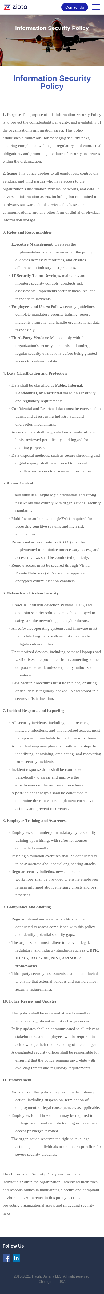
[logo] (15, 7)
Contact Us (74, 7)
